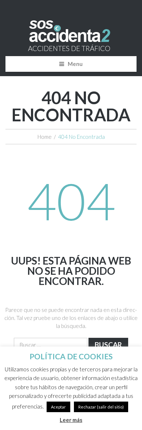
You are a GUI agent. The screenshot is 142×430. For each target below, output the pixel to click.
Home (45, 136)
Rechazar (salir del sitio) (101, 406)
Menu (75, 63)
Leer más (71, 420)
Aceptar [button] (58, 406)
